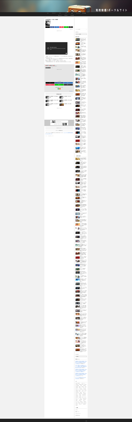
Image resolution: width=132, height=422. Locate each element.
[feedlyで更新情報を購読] (58, 88)
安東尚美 (82, 371)
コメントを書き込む (59, 130)
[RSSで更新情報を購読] (60, 88)
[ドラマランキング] (55, 65)
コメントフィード (77, 413)
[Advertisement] (59, 36)
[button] (71, 27)
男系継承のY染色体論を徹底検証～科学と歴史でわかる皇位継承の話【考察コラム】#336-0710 (81, 362)
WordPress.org (77, 415)
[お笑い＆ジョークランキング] (51, 65)
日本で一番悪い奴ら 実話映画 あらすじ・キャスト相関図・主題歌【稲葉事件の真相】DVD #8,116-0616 (81, 366)
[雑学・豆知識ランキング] (47, 65)
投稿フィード (77, 411)
